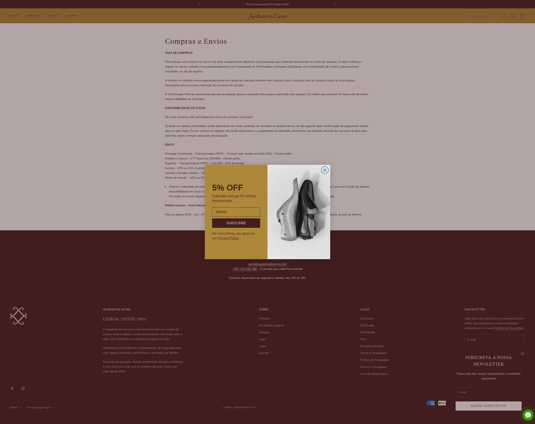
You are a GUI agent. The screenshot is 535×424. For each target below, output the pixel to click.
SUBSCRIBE (236, 223)
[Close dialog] (325, 170)
